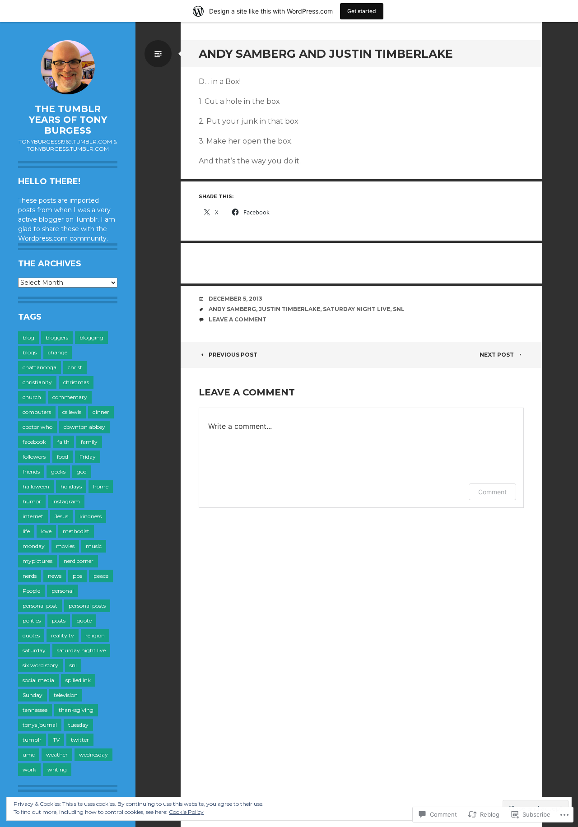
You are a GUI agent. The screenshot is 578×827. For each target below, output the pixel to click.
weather (57, 754)
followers (34, 456)
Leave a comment (237, 319)
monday (34, 546)
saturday (34, 650)
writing (57, 769)
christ (75, 367)
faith (63, 441)
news (54, 575)
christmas (76, 382)
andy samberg (232, 309)
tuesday (78, 724)
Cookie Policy (186, 811)
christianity (37, 382)
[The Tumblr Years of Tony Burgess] (67, 67)
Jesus (61, 516)
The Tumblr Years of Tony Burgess (68, 119)
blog (28, 337)
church (32, 397)
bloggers (57, 337)
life (26, 531)
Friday (87, 456)
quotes (31, 635)
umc (29, 754)
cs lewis (71, 412)
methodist (76, 531)
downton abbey (84, 426)
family (89, 441)
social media (38, 680)
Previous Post (233, 354)
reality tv (62, 635)
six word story (40, 665)
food (62, 456)
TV (56, 739)
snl (73, 665)
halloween (36, 486)
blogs (30, 352)
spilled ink (78, 680)
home (100, 486)
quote (84, 620)
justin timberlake (289, 309)
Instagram (66, 501)
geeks (58, 471)
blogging (91, 337)
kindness (90, 516)
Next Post (497, 354)
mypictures (37, 561)
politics (32, 620)
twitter (80, 739)
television (66, 695)
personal (62, 590)
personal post (40, 605)
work (29, 769)
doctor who (37, 426)
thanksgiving (76, 709)
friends (31, 471)
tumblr (32, 739)
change (57, 352)
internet (33, 516)
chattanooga (39, 367)
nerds (30, 575)
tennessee (35, 709)
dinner (101, 412)
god (82, 471)
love (46, 531)
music (94, 546)
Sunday (32, 695)
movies (65, 546)
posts (58, 620)
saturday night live (81, 650)
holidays (71, 486)
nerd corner (78, 561)
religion (95, 635)
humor (32, 501)
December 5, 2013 (235, 298)
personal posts (87, 605)
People (31, 590)
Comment (492, 492)
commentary (69, 397)
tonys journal (40, 724)
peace (100, 575)
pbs (77, 575)
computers (37, 412)
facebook (34, 441)
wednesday (93, 754)
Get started (361, 11)
